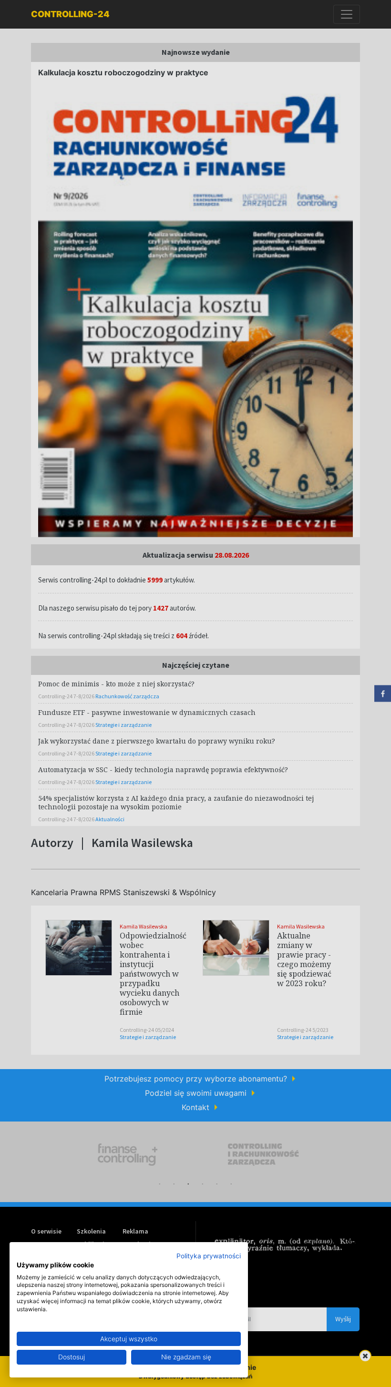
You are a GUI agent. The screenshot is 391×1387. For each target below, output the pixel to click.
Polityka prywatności (208, 1256)
